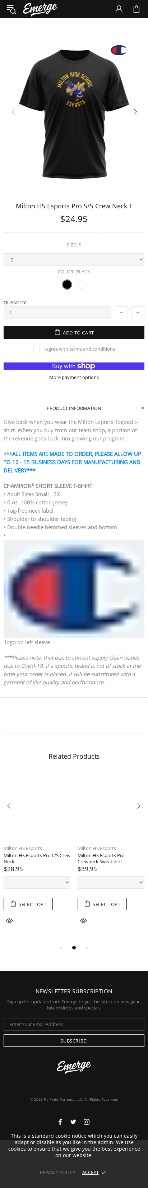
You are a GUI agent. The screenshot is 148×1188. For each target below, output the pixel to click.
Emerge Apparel (40, 8)
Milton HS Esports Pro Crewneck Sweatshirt (101, 858)
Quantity (15, 303)
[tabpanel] (37, 858)
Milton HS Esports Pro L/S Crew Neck (37, 858)
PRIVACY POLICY (57, 1172)
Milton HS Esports (23, 848)
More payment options (74, 377)
